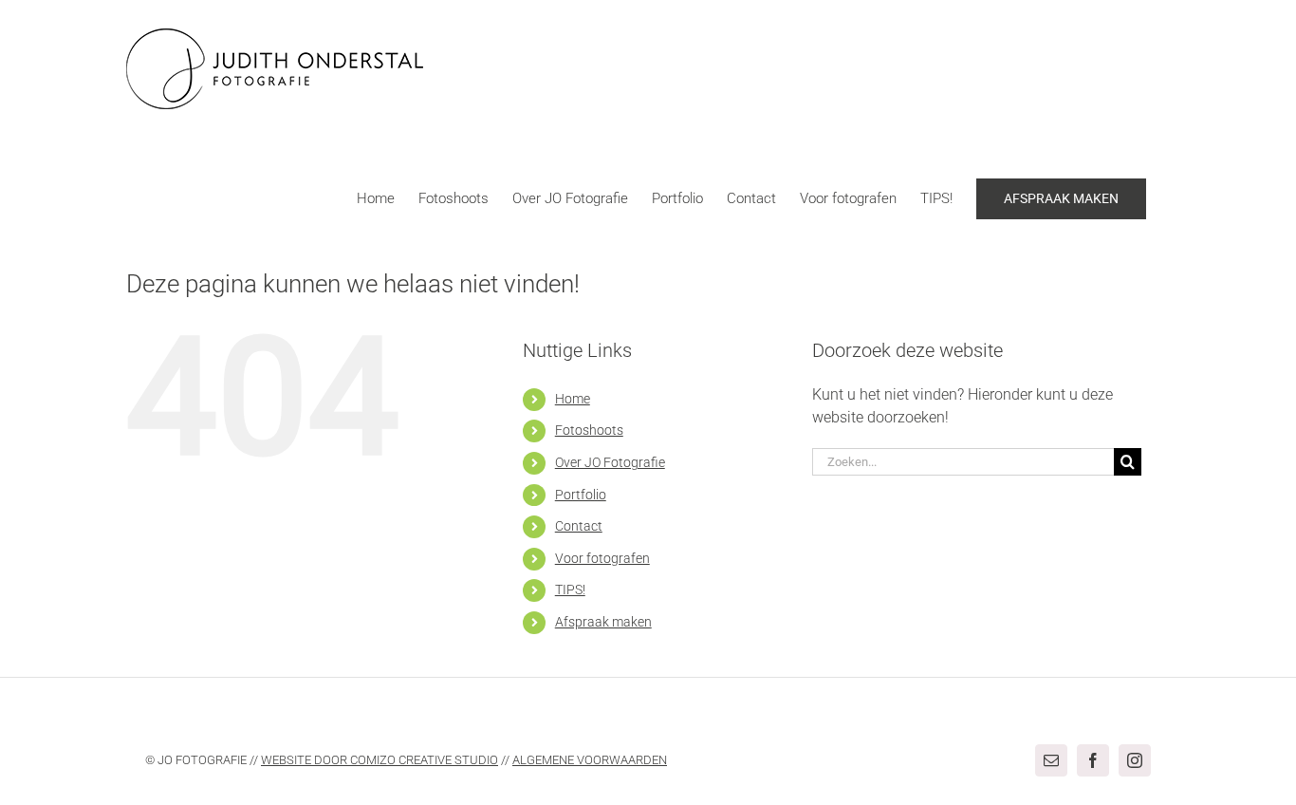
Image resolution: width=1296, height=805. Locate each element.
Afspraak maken (603, 621)
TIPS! (570, 589)
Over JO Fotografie (610, 462)
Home (572, 398)
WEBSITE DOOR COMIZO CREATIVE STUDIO (379, 760)
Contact (578, 526)
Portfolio (580, 494)
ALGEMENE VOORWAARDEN (589, 760)
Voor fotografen (602, 558)
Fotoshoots (589, 430)
